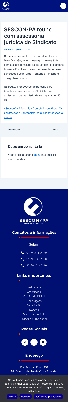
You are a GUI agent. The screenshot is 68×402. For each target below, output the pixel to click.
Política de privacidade (48, 396)
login (37, 154)
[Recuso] (63, 389)
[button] (63, 6)
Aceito (12, 396)
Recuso (25, 396)
